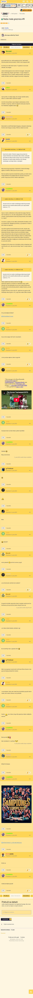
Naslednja (26, 47)
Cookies (22, 937)
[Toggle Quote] (3, 149)
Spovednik (7, 149)
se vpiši (7, 905)
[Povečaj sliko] (7, 316)
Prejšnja (6, 47)
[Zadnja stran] (32, 47)
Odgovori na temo (16, 44)
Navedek (8, 83)
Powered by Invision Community (16, 940)
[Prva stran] (1, 47)
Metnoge (10, 29)
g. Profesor (9, 468)
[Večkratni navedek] (3, 83)
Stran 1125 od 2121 (16, 47)
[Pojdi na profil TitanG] (2, 35)
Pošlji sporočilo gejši (13, 937)
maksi (6, 199)
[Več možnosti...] (30, 53)
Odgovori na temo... (9, 912)
